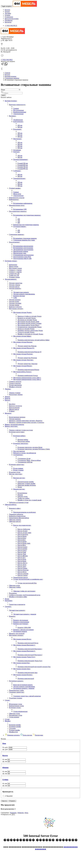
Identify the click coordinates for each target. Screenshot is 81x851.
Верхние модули (19, 478)
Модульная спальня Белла (22, 639)
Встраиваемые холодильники (23, 248)
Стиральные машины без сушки (24, 240)
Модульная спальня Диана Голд (24, 657)
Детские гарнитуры (15, 283)
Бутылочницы (22, 493)
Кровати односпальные (21, 622)
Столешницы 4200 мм (24, 462)
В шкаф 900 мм (22, 168)
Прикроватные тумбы (16, 690)
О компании (9, 17)
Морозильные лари (19, 253)
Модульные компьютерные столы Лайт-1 (27, 377)
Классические (18, 121)
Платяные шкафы (15, 726)
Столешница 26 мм (23, 458)
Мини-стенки (13, 266)
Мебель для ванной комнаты (14, 424)
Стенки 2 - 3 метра (15, 270)
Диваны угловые (14, 393)
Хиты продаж (27, 735)
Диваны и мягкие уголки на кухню (21, 430)
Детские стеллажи (15, 303)
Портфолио (8, 20)
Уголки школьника (15, 385)
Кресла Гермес (22, 549)
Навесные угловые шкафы (26, 483)
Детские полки (14, 301)
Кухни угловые (18, 470)
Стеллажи (12, 728)
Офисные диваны (15, 519)
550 (18, 221)
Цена (26, 813)
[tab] (40, 743)
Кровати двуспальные (20, 620)
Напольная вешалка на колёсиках (24, 512)
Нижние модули (19, 489)
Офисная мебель (11, 504)
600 (18, 222)
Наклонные (17, 139)
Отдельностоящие (19, 226)
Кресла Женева (22, 556)
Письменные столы (15, 715)
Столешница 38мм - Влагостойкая (29, 460)
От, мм (4, 759)
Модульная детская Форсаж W (24, 348)
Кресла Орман (22, 568)
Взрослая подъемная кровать (23, 685)
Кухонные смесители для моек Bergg (29, 447)
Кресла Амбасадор (23, 529)
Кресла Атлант (22, 531)
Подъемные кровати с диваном (23, 688)
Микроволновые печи (17, 205)
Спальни (8, 606)
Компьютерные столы (16, 706)
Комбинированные (19, 112)
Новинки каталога (13, 735)
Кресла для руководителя (22, 525)
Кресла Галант (22, 547)
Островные (17, 150)
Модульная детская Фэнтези (23, 354)
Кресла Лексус (22, 563)
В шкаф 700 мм (22, 167)
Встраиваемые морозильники (23, 246)
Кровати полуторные (20, 624)
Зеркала (7, 396)
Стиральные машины (12, 78)
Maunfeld (8, 796)
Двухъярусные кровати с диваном (24, 614)
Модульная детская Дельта (22, 312)
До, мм (4, 761)
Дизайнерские (18, 120)
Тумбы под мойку (23, 498)
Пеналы (20, 495)
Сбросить (4, 801)
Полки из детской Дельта (25, 329)
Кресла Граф (21, 552)
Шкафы (8, 721)
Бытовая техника (10, 76)
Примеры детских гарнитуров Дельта (30, 330)
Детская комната (11, 279)
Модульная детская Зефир (22, 336)
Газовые (16, 108)
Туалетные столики (15, 698)
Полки (19, 487)
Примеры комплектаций (25, 678)
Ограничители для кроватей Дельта (29, 327)
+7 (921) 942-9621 (7, 59)
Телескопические (19, 178)
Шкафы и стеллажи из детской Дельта (30, 334)
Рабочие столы (22, 496)
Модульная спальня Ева (21, 663)
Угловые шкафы (14, 730)
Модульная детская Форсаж (23, 342)
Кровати (12, 616)
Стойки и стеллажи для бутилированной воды (24, 595)
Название (13, 813)
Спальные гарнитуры (16, 692)
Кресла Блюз (21, 538)
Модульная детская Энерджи (23, 360)
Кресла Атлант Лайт (24, 533)
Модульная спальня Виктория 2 (24, 651)
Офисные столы (14, 585)
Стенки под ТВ (14, 273)
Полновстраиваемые (20, 159)
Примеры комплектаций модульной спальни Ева (33, 666)
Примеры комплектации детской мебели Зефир (33, 340)
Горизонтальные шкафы (25, 482)
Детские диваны (14, 285)
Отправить (12, 801)
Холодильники (14, 242)
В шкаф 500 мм (22, 163)
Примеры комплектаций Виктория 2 (29, 655)
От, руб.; (5, 747)
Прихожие (9, 600)
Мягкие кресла (14, 409)
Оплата (7, 11)
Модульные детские (16, 308)
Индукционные (18, 110)
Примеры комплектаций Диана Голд (29, 661)
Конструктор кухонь (11, 18)
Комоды (7, 398)
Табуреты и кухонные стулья (18, 502)
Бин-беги (12, 404)
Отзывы (7, 15)
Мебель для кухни (11, 426)
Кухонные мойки (19, 436)
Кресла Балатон (22, 534)
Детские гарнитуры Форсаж (26, 346)
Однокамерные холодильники (23, 255)
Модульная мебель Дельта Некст (28, 325)
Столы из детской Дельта (25, 332)
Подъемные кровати (20, 631)
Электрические (18, 114)
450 (18, 219)
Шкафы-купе (13, 732)
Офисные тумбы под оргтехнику (24, 591)
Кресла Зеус (21, 557)
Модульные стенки (15, 268)
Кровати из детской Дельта (26, 318)
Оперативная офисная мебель (19, 518)
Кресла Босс (21, 540)
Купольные (17, 129)
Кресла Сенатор (22, 573)
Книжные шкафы (15, 725)
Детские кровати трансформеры (24, 294)
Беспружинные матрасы (17, 417)
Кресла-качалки (14, 407)
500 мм (19, 133)
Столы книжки (14, 717)
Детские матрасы (15, 299)
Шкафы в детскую (15, 387)
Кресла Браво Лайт (23, 543)
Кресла (7, 400)
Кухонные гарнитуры (16, 464)
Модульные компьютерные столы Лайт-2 (27, 379)
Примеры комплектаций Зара (27, 672)
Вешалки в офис (15, 508)
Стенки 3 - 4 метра (15, 272)
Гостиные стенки (11, 261)
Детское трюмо (14, 305)
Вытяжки (12, 116)
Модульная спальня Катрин (23, 675)
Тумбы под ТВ (14, 275)
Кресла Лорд (21, 566)
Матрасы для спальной (16, 633)
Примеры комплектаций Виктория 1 (29, 649)
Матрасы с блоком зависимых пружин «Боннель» (25, 420)
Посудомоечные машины (18, 211)
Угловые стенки (14, 277)
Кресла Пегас (22, 572)
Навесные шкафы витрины (26, 485)
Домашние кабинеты (16, 514)
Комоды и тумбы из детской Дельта (29, 316)
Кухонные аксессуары (17, 432)
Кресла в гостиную (15, 406)
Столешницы (18, 455)
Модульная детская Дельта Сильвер (29, 323)
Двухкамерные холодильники (23, 249)
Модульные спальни (16, 635)
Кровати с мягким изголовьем (23, 629)
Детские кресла (14, 286)
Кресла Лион (21, 565)
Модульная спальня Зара (22, 669)
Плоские (16, 152)
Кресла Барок (22, 536)
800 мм (19, 146)
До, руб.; (5, 749)
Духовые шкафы (15, 188)
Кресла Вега (21, 545)
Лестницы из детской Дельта (27, 320)
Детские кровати (15, 288)
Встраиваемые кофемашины (22, 203)
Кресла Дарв (21, 554)
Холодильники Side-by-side (22, 258)
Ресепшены (13, 593)
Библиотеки (13, 265)
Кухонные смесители (20, 443)
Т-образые (17, 171)
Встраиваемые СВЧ (19, 209)
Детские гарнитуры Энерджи (27, 364)
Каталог (7, 10)
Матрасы (8, 413)
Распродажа (39, 735)
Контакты (8, 22)
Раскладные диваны (16, 394)
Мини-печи (17, 194)
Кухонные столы (14, 472)
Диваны (8, 389)
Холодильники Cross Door (22, 257)
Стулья (7, 719)
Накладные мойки (23, 441)
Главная (7, 73)
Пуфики (12, 411)
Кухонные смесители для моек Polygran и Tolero (33, 449)
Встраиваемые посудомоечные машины (27, 215)
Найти (3, 95)
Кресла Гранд (22, 550)
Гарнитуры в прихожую (17, 604)
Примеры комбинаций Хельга (27, 375)
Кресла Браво (22, 541)
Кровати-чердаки (19, 296)
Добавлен (20, 813)
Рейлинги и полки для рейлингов (24, 453)
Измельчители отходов (16, 198)
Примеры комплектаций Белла (27, 643)
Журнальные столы (15, 704)
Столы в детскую (15, 383)
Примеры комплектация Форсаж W (29, 352)
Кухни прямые (18, 468)
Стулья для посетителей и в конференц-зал (28, 579)
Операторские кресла (20, 577)
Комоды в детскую (15, 307)
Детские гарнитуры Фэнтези (27, 358)
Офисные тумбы (15, 587)
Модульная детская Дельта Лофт (28, 321)
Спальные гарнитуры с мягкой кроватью (27, 696)
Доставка (8, 13)
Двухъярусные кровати (21, 292)
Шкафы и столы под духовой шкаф (29, 500)
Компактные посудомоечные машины (26, 224)
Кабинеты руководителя (17, 516)
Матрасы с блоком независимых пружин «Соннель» (26, 422)
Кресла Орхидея (22, 570)
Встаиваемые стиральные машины (25, 238)
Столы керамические (20, 711)
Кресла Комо (21, 561)
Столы (7, 700)
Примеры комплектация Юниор (28, 369)
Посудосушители (19, 451)
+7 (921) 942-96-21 (11, 25)
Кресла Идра (21, 559)
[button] (40, 743)
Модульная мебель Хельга (22, 372)
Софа (15, 297)
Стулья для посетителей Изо (27, 583)
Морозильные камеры (20, 251)
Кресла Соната (22, 575)
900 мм (19, 127)
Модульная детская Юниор (22, 366)
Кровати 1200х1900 (24, 627)
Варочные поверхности (17, 104)
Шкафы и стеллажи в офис (18, 597)
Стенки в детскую (15, 381)
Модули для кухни (15, 474)
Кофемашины (14, 199)
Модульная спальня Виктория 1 (24, 645)
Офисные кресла (15, 521)
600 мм (19, 125)
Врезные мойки (22, 439)
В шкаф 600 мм (22, 165)
